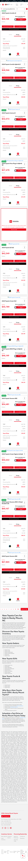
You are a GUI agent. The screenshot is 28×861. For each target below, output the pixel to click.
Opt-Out (26, 852)
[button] (24, 13)
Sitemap (11, 851)
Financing (17, 834)
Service (9, 834)
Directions (22, 838)
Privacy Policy (5, 852)
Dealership (23, 834)
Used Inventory (3, 839)
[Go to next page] (15, 609)
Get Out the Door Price (15, 29)
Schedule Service (9, 837)
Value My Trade (16, 840)
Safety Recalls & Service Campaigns (22, 851)
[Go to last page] (18, 609)
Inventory (4, 834)
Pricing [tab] (17, 34)
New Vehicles (4, 836)
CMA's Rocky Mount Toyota (2, 851)
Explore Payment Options (8, 26)
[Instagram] (5, 828)
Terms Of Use (8, 851)
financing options (20, 705)
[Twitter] (8, 828)
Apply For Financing (16, 837)
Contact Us (6, 816)
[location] (25, 0)
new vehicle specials (14, 706)
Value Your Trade (21, 26)
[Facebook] (2, 828)
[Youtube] (10, 828)
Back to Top (24, 609)
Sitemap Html (14, 852)
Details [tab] (10, 34)
